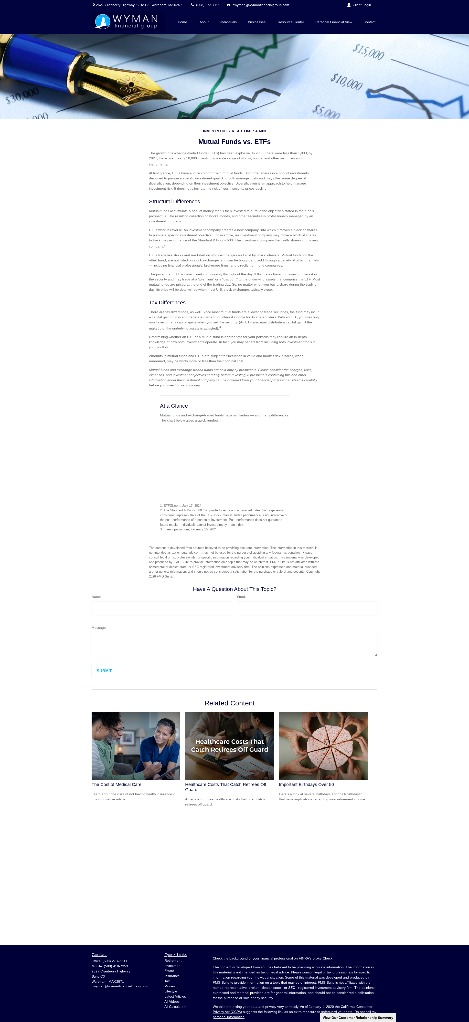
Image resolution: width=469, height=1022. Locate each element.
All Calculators (175, 1007)
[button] (182, 22)
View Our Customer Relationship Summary (358, 1018)
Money (169, 986)
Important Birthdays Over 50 (306, 784)
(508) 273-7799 (208, 5)
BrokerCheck (322, 958)
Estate (169, 971)
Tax (167, 981)
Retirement (172, 960)
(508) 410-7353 (116, 966)
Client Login (362, 5)
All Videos (172, 1001)
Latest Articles (175, 996)
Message (99, 628)
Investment (172, 966)
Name (96, 597)
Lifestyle (170, 991)
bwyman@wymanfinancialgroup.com (261, 5)
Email (241, 597)
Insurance (172, 976)
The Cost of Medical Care (116, 784)
